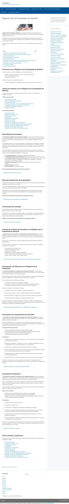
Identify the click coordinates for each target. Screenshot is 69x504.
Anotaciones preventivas (10, 115)
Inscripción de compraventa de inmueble (12, 63)
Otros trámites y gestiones (10, 66)
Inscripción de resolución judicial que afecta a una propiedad (18, 124)
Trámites (4, 480)
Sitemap (4, 493)
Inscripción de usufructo (10, 119)
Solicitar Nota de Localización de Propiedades (16, 199)
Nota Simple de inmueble (9, 55)
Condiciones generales (7, 488)
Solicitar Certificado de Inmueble (12, 222)
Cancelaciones (8, 117)
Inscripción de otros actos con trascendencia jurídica (16, 128)
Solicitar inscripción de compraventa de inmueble (16, 366)
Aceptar (52, 503)
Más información (46, 503)
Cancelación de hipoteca (14, 12)
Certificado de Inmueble (36, 8)
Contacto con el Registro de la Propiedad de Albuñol (15, 53)
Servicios (4, 478)
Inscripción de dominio (10, 113)
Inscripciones (4, 12)
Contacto (4, 485)
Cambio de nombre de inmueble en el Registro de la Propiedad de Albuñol (20, 60)
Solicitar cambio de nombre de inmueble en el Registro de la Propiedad (22, 259)
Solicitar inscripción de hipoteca (12, 428)
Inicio (2, 8)
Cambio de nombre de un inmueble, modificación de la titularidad (19, 103)
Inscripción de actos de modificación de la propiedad (16, 125)
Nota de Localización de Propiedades (52, 8)
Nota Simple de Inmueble (23, 8)
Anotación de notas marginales (11, 118)
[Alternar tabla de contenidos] (35, 51)
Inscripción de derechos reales (11, 114)
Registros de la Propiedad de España (10, 466)
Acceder (3, 500)
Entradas (4, 483)
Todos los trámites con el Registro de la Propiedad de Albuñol (17, 54)
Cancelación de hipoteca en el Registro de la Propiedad (16, 61)
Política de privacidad (6, 489)
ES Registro (5, 3)
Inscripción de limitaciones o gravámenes (14, 126)
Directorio (4, 481)
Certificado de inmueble (9, 58)
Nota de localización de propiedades (12, 57)
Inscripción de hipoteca (9, 64)
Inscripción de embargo (10, 121)
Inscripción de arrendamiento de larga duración (15, 122)
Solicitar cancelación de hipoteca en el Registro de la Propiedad (20, 307)
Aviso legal (4, 486)
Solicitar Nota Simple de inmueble (12, 172)
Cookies (4, 491)
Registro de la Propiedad (10, 8)
